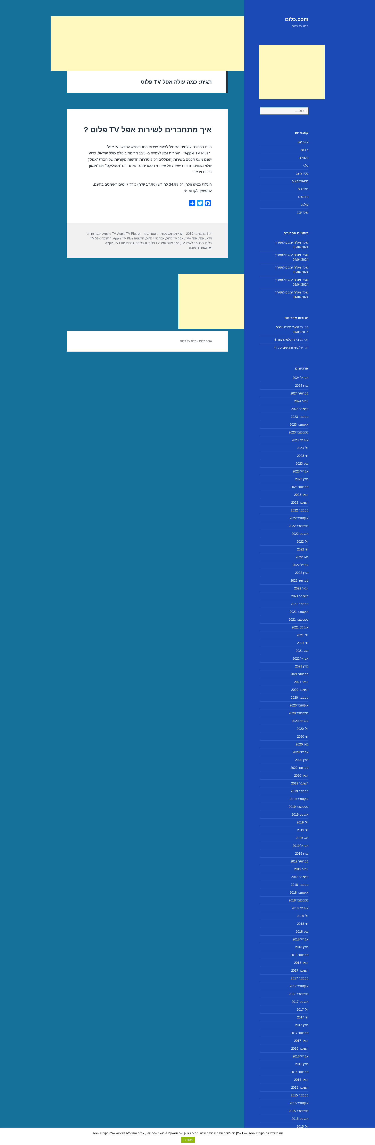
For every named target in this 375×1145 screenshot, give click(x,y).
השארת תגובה (198, 247)
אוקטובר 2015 (299, 1103)
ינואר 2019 (301, 869)
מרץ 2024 (301, 385)
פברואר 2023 (299, 487)
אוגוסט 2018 (300, 908)
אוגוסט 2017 (300, 1001)
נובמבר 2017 (299, 978)
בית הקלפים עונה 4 (286, 339)
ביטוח (304, 150)
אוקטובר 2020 (299, 705)
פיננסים (303, 197)
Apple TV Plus (127, 233)
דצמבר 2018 (299, 877)
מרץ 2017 (301, 1025)
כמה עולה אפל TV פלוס (163, 243)
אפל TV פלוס (174, 238)
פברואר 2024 (299, 393)
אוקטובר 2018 (299, 892)
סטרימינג (302, 173)
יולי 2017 (302, 1009)
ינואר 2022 (301, 588)
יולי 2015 (302, 1126)
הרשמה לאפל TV (192, 243)
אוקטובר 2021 (299, 611)
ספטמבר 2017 (298, 994)
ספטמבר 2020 (298, 713)
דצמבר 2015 (299, 1087)
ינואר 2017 (301, 1040)
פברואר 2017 (299, 1033)
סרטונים (303, 189)
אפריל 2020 (300, 752)
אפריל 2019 (300, 845)
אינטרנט (303, 142)
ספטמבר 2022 (298, 526)
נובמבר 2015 (299, 1095)
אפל (201, 238)
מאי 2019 (302, 838)
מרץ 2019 (301, 853)
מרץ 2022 (301, 572)
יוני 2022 (302, 549)
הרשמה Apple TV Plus (128, 238)
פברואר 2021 (299, 674)
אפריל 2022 (300, 565)
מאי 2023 (302, 463)
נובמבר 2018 (299, 884)
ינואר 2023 (301, 494)
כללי (305, 165)
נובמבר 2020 (299, 697)
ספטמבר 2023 (298, 432)
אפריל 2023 (300, 471)
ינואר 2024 (301, 401)
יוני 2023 (302, 455)
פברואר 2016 (299, 1072)
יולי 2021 (302, 635)
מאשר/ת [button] (188, 1139)
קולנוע (304, 204)
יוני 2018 (302, 923)
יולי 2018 (302, 916)
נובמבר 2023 (299, 416)
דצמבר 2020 (299, 689)
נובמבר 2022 (299, 510)
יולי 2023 (302, 448)
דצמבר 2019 (299, 783)
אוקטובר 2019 (299, 799)
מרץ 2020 (301, 760)
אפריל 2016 (300, 1056)
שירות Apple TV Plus (119, 243)
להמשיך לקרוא (197, 191)
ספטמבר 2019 (298, 806)
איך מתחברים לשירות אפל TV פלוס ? (148, 130)
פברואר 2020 (299, 767)
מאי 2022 (302, 557)
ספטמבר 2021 (298, 619)
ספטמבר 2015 (298, 1111)
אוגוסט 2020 (300, 721)
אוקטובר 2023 (299, 424)
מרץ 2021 (301, 666)
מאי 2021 (302, 650)
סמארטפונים (300, 181)
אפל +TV (191, 238)
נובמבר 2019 (299, 791)
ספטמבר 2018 (298, 900)
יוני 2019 (302, 830)
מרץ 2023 (301, 479)
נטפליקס (141, 243)
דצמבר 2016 (299, 1048)
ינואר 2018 (301, 962)
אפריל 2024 (300, 377)
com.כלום (296, 19)
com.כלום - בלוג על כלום (196, 341)
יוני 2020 (302, 736)
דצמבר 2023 (299, 409)
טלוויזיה (303, 158)
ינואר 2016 (301, 1079)
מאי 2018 (302, 931)
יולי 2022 (302, 541)
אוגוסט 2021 (300, 627)
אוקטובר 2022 (299, 518)
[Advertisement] (292, 72)
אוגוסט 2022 (300, 533)
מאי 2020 (302, 744)
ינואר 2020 (301, 775)
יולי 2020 (302, 728)
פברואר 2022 (299, 580)
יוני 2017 (302, 1017)
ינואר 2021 (301, 682)
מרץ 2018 (301, 947)
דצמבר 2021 (299, 596)
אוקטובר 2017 (299, 986)
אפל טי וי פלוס (155, 238)
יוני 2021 (302, 643)
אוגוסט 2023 (300, 440)
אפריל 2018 (300, 939)
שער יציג (302, 212)
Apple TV (109, 233)
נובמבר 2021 (299, 604)
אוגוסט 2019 (300, 814)
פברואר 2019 (299, 861)
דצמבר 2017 (299, 970)
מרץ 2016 (301, 1064)
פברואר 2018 (299, 955)
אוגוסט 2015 (300, 1118)
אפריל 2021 (300, 658)
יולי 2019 (302, 822)
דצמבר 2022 (299, 502)
